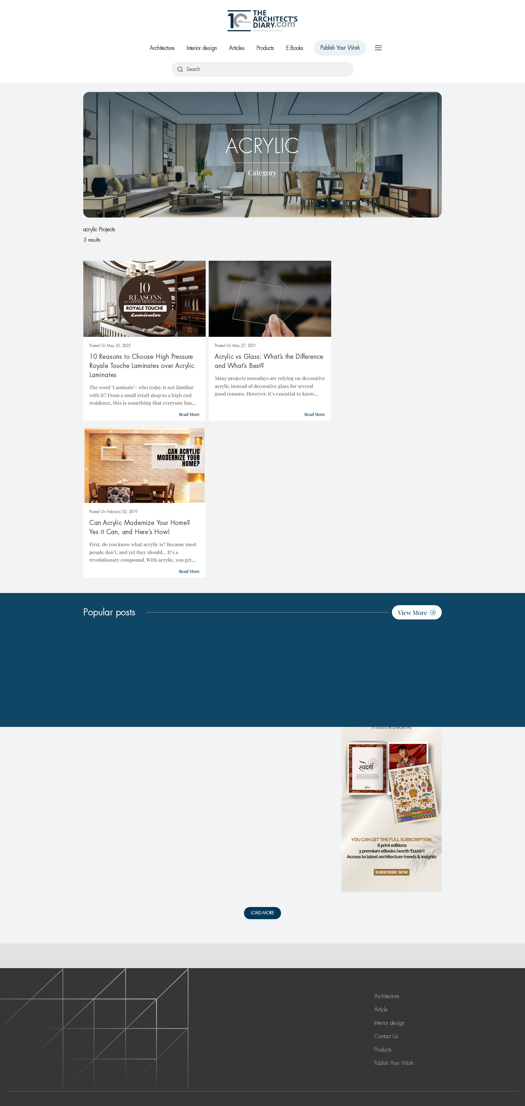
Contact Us (386, 1036)
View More (412, 612)
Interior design (202, 48)
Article (381, 1009)
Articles (237, 48)
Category (262, 172)
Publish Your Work (340, 47)
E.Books (294, 48)
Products (265, 48)
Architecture (162, 48)
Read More (189, 414)
